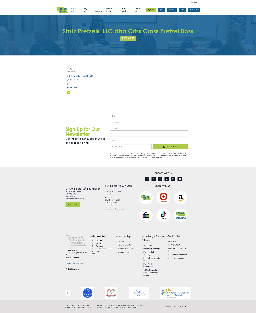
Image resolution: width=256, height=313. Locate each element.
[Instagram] (173, 179)
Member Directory (125, 245)
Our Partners (97, 246)
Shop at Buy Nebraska (177, 255)
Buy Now (128, 38)
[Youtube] (180, 179)
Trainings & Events (109, 10)
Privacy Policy (119, 307)
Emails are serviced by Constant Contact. (140, 157)
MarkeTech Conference (148, 265)
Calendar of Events (151, 245)
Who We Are (74, 10)
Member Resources (126, 248)
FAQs (94, 254)
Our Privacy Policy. (157, 157)
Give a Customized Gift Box (178, 249)
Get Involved (125, 10)
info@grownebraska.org (75, 199)
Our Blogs (96, 251)
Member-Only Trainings (149, 253)
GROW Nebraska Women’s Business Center (150, 272)
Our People (96, 243)
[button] (151, 10)
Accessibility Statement (74, 263)
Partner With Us (175, 245)
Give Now (172, 241)
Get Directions (73, 269)
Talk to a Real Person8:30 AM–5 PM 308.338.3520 (73, 194)
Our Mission (97, 241)
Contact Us (137, 10)
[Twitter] (154, 179)
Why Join (85, 10)
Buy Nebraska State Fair (151, 259)
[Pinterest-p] (160, 179)
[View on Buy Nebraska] (68, 94)
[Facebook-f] (147, 179)
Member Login (123, 252)
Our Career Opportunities (102, 249)
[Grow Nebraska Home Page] (76, 240)
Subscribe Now (171, 146)
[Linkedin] (166, 179)
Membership (98, 11)
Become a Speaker (176, 258)
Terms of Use (132, 307)
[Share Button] (69, 68)
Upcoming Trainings (151, 249)
